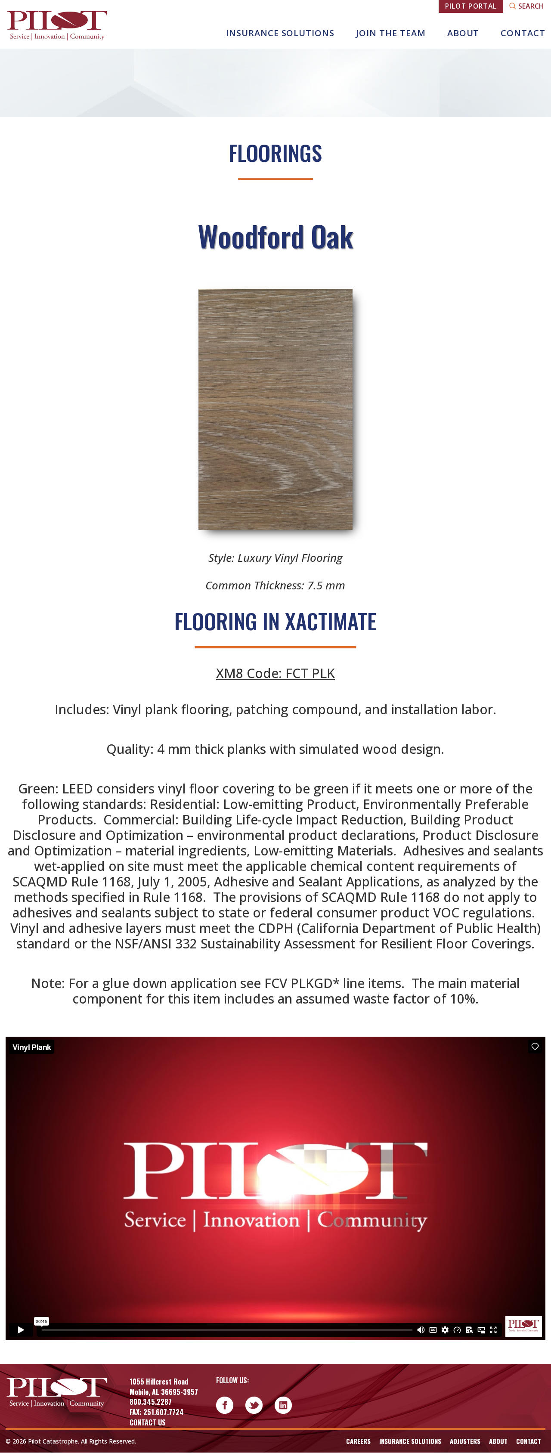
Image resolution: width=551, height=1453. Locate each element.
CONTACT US (148, 1422)
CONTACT (523, 33)
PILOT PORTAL (471, 6)
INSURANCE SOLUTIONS (280, 33)
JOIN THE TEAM (390, 33)
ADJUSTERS (465, 1441)
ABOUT (463, 33)
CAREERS (358, 1441)
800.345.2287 (151, 1402)
